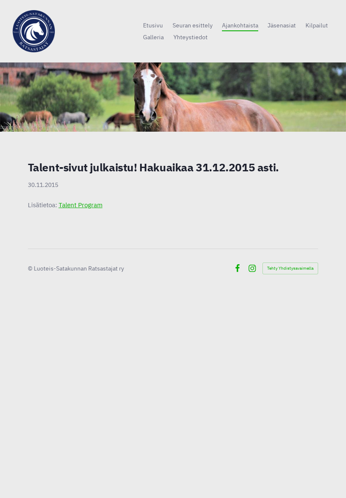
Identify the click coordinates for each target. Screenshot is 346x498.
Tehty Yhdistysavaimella (290, 268)
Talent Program (81, 205)
